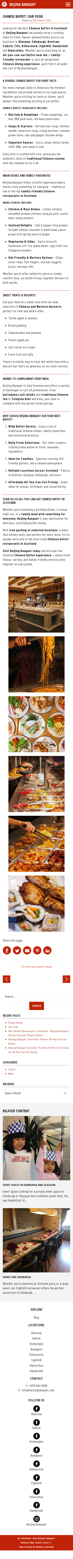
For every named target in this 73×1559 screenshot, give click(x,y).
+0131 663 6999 (38, 1386)
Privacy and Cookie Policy (35, 1542)
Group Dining (15, 1022)
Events (12, 1069)
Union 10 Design (45, 1547)
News (49, 966)
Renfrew (36, 1333)
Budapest (36, 1349)
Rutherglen (36, 1344)
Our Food (13, 1026)
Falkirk (36, 1338)
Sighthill (36, 1360)
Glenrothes (36, 1365)
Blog (36, 1317)
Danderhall (36, 1371)
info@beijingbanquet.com (38, 1390)
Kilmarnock (37, 1354)
